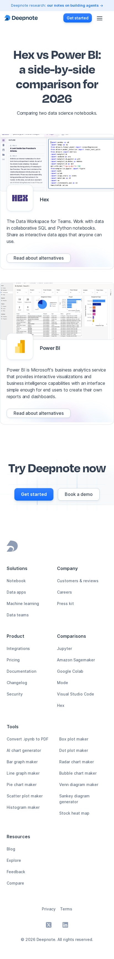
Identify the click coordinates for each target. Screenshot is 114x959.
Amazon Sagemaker (76, 659)
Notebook (16, 580)
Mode (62, 682)
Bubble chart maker (78, 773)
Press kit (65, 603)
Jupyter (64, 648)
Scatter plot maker (25, 796)
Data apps (16, 592)
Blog (11, 849)
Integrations (18, 648)
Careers (64, 592)
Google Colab (70, 671)
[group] (39, 258)
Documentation (21, 671)
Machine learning (23, 603)
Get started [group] (78, 18)
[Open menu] (99, 17)
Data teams (18, 614)
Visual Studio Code (75, 694)
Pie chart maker (22, 784)
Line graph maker (23, 773)
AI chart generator (24, 750)
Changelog (17, 682)
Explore (14, 860)
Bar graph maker (22, 761)
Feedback (16, 871)
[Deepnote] (21, 18)
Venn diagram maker (78, 784)
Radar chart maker (76, 761)
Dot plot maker (73, 750)
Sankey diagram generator (74, 799)
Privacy (49, 909)
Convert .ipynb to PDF (27, 739)
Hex (60, 705)
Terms (66, 909)
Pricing (13, 659)
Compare (15, 883)
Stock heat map (74, 813)
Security (15, 694)
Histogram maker (23, 807)
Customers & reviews (78, 580)
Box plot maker (73, 739)
